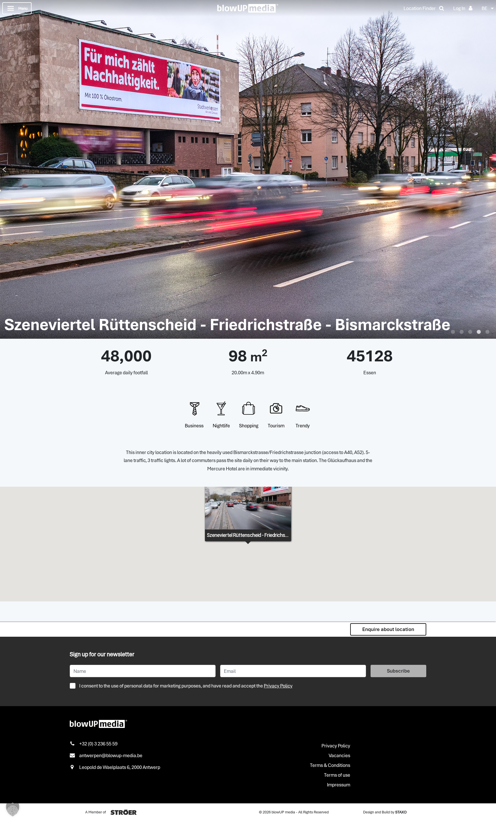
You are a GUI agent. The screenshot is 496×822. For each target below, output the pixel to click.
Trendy (303, 425)
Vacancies (339, 755)
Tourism (276, 425)
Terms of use (337, 775)
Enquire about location (388, 629)
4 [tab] (479, 332)
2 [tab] (461, 332)
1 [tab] (453, 332)
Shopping (248, 425)
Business (194, 425)
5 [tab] (487, 332)
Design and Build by (385, 812)
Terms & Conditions (330, 765)
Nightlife (221, 425)
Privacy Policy (278, 686)
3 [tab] (470, 332)
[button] (12, 809)
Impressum (338, 785)
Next (492, 169)
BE (484, 8)
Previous (4, 169)
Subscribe (398, 671)
